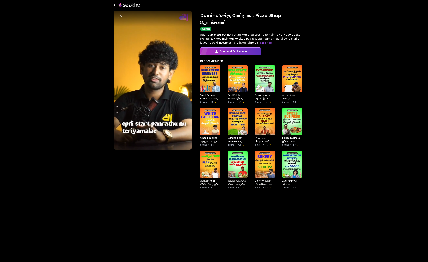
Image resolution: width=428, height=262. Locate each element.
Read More (266, 42)
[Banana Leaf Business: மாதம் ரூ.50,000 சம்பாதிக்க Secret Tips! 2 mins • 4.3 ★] (237, 121)
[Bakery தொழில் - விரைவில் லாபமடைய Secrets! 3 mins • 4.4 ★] (264, 164)
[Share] (119, 16)
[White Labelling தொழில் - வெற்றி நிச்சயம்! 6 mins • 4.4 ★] (209, 121)
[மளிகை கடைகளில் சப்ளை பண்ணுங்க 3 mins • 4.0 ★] (237, 164)
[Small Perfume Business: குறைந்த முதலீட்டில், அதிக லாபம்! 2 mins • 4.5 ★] (209, 78)
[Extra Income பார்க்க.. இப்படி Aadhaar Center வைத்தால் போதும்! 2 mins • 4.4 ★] (264, 78)
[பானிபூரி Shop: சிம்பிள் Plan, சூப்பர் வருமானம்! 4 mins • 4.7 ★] (209, 164)
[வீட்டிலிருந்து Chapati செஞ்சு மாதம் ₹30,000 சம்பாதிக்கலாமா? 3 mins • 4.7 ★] (264, 121)
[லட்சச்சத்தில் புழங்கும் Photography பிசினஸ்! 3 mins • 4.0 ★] (291, 78)
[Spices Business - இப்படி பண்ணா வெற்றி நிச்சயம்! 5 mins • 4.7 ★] (291, 121)
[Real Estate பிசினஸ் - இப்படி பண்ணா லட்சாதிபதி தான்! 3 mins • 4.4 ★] (237, 78)
